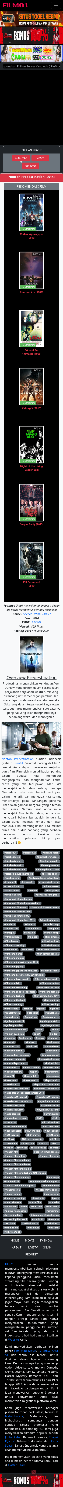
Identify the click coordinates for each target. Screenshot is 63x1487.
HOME (15, 1240)
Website (13, 1340)
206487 (36, 622)
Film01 (19, 763)
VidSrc (40, 158)
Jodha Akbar (13, 1437)
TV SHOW (46, 1240)
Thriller (46, 614)
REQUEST (31, 1254)
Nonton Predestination (18, 759)
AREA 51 (17, 1247)
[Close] (33, 23)
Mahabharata (14, 1416)
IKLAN (47, 1247)
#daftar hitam (11, 890)
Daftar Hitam (17, 1465)
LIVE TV (33, 1247)
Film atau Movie (25, 1351)
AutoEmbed (21, 158)
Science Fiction (32, 614)
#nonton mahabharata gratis (19, 1185)
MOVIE (29, 1240)
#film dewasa (11, 941)
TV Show (44, 1351)
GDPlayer (30, 165)
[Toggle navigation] (56, 5)
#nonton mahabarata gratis (44, 1181)
